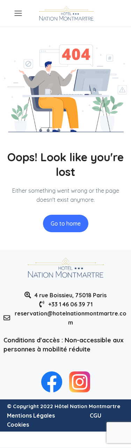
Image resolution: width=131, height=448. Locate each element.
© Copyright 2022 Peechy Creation (50, 439)
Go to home (66, 223)
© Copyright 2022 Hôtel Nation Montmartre (63, 406)
